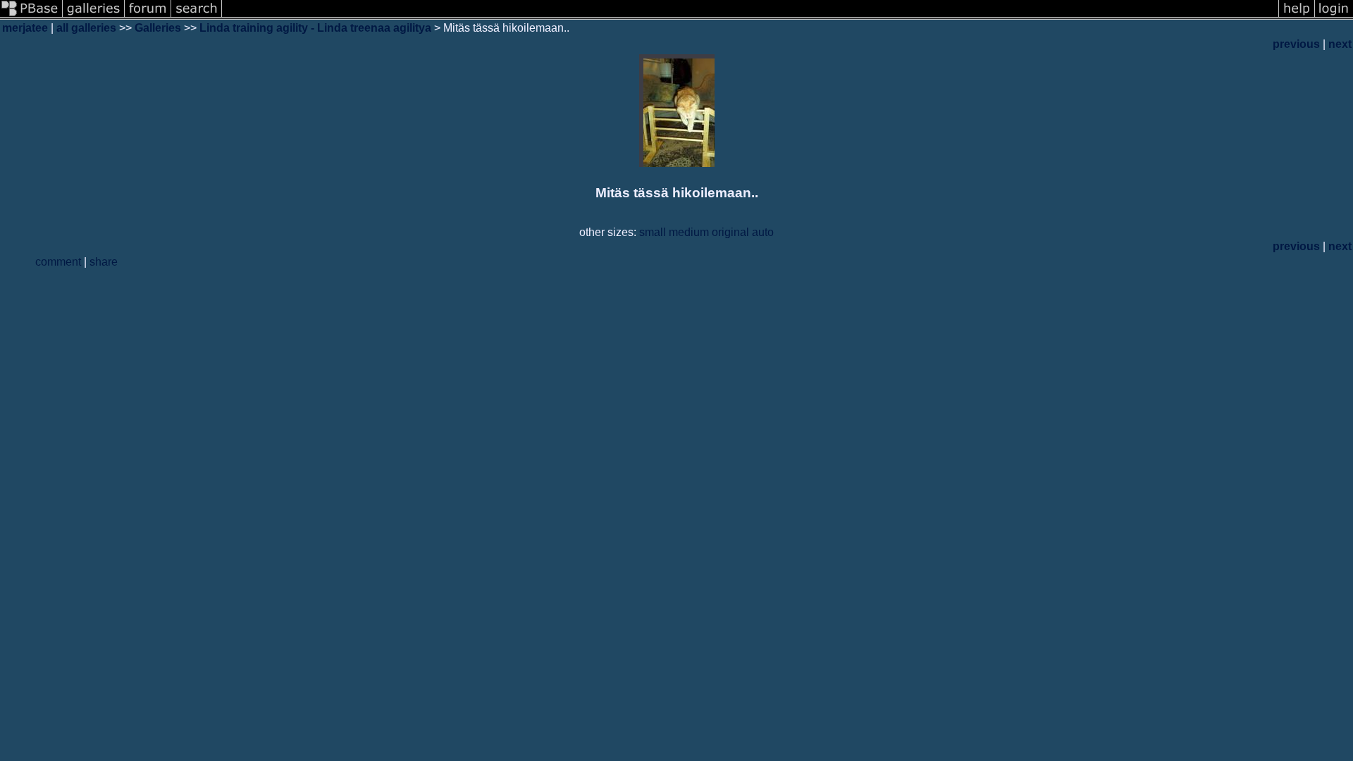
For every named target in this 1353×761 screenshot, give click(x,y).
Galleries (158, 28)
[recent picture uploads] (94, 16)
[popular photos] (750, 16)
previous (1296, 44)
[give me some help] (1296, 16)
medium (689, 232)
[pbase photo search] (196, 16)
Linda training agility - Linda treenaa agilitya (315, 28)
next (1340, 44)
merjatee (25, 28)
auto (763, 232)
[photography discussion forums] (148, 16)
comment (58, 262)
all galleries (86, 28)
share (103, 262)
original (730, 232)
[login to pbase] (1334, 16)
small (652, 232)
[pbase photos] (31, 16)
